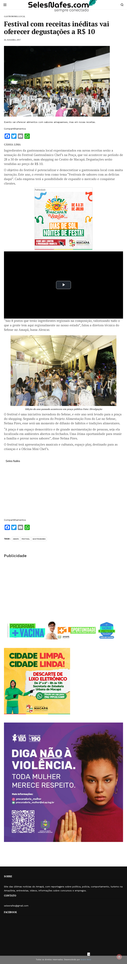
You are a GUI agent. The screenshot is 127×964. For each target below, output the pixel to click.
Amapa (16, 539)
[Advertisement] (63, 492)
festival (26, 539)
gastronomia (39, 539)
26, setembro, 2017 (12, 39)
